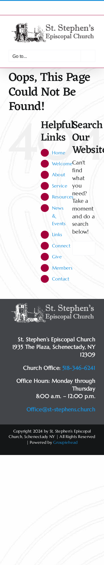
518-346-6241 (78, 367)
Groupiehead (65, 442)
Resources (63, 197)
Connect (61, 246)
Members (62, 268)
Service (59, 186)
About (58, 174)
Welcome (62, 163)
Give (57, 256)
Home (58, 153)
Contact (60, 279)
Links (57, 234)
